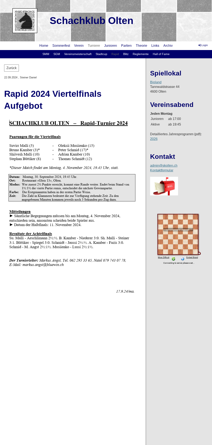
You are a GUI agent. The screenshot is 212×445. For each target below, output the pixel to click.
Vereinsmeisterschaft (78, 54)
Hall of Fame (161, 54)
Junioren (110, 45)
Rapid (115, 54)
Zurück (11, 68)
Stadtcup (101, 54)
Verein (79, 45)
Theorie (141, 45)
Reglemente (141, 54)
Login (204, 45)
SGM (56, 54)
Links (155, 45)
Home (43, 45)
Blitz (126, 54)
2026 (154, 139)
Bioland (155, 82)
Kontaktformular (161, 170)
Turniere (94, 45)
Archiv (168, 45)
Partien (126, 45)
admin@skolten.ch (163, 165)
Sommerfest (61, 45)
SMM (45, 54)
